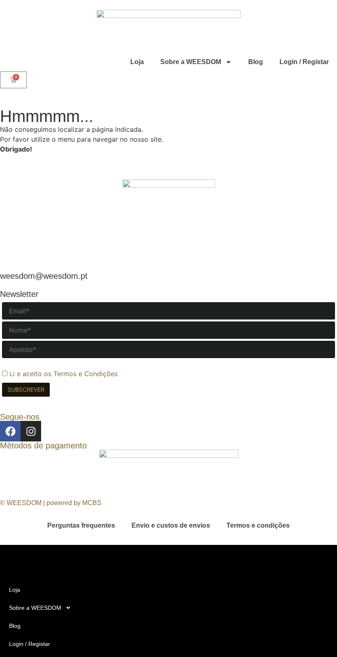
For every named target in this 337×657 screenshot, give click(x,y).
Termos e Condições (85, 374)
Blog (255, 61)
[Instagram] (31, 431)
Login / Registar (304, 61)
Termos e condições (258, 525)
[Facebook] (10, 431)
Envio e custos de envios (171, 525)
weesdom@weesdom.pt (44, 275)
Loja (137, 61)
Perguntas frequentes (81, 525)
